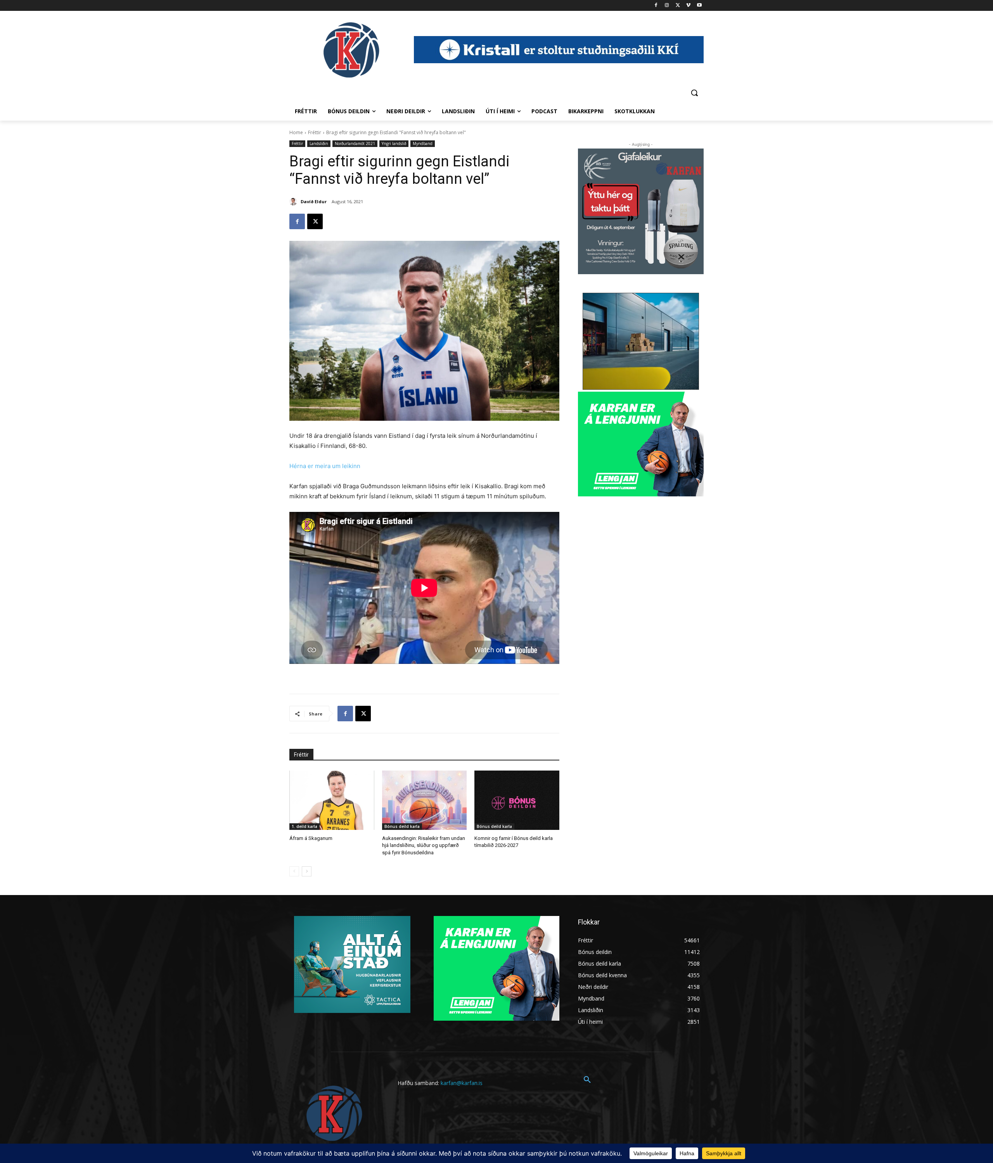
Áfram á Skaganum (310, 838)
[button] (694, 92)
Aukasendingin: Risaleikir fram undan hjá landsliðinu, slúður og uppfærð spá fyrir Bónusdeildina (423, 845)
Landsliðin (319, 143)
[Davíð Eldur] (294, 202)
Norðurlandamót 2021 (355, 143)
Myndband (422, 143)
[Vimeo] (688, 5)
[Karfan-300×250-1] (641, 444)
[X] (677, 5)
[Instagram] (667, 5)
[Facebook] (656, 5)
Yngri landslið (394, 143)
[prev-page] (294, 871)
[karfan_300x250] (352, 964)
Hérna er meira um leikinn (324, 466)
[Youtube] (699, 5)
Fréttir (314, 132)
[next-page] (306, 871)
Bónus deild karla (402, 826)
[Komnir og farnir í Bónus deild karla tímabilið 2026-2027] (516, 800)
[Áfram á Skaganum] (331, 800)
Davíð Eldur (314, 201)
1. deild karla (304, 826)
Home (296, 132)
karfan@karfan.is (462, 1083)
